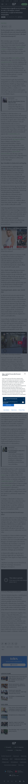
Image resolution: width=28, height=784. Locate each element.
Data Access (14, 410)
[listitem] (13, 399)
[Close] (25, 374)
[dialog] (14, 392)
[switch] (23, 402)
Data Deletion (6, 410)
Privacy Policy (22, 410)
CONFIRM (8, 405)
